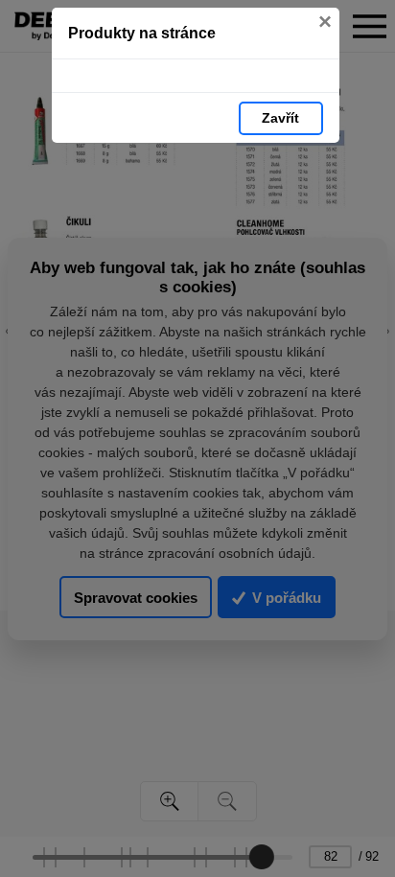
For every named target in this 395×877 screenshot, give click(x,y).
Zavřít (280, 118)
